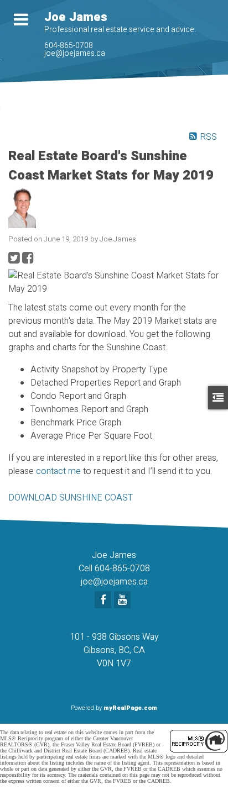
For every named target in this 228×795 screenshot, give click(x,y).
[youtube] (123, 600)
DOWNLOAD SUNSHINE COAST (70, 497)
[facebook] (104, 600)
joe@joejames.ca (74, 53)
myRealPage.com (130, 708)
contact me (58, 471)
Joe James (75, 17)
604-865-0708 (68, 45)
